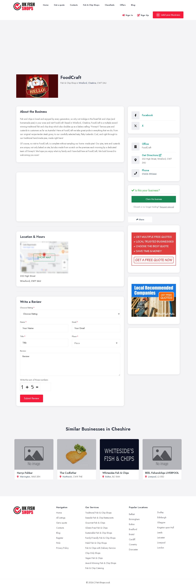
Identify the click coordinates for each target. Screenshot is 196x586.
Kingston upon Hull (165, 527)
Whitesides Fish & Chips (115, 473)
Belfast (132, 514)
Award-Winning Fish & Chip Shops (100, 563)
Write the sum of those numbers (34, 379)
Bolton (108, 476)
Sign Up (145, 15)
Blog (133, 5)
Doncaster (133, 549)
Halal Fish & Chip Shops (96, 542)
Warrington (25, 476)
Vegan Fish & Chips (94, 558)
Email (74, 322)
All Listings (60, 517)
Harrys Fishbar (25, 473)
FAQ (58, 542)
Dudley (160, 512)
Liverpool (152, 476)
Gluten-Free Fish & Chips (96, 527)
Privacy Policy (62, 547)
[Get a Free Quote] (154, 248)
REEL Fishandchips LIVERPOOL (162, 473)
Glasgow (161, 522)
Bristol (131, 534)
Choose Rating (26, 307)
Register (59, 537)
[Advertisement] (98, 50)
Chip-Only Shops (92, 553)
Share (141, 219)
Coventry (133, 544)
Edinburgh (161, 517)
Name (22, 322)
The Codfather (68, 473)
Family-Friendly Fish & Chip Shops (100, 537)
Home (45, 5)
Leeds (159, 532)
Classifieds (109, 5)
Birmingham (134, 519)
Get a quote (59, 5)
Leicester (161, 537)
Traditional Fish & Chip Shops (98, 512)
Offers (123, 5)
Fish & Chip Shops (91, 5)
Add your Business (170, 14)
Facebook (147, 115)
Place (74, 336)
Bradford (133, 529)
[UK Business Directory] (154, 300)
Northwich (67, 476)
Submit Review (31, 398)
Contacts (74, 5)
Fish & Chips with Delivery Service (100, 547)
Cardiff (132, 539)
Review (23, 351)
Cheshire (92, 82)
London (160, 547)
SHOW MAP (44, 257)
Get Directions (150, 155)
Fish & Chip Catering (94, 568)
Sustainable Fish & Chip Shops (98, 532)
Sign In (129, 15)
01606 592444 (149, 173)
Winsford (83, 82)
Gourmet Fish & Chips (95, 522)
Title (22, 336)
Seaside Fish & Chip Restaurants (99, 517)
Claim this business (154, 199)
